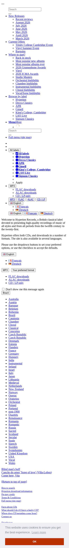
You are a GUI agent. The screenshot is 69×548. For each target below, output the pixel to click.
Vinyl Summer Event (27, 48)
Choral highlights (25, 89)
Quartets (13, 414)
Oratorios (13, 398)
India (11, 360)
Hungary (13, 356)
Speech (12, 443)
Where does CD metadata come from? (19, 513)
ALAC (31, 199)
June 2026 (21, 28)
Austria (12, 302)
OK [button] (34, 541)
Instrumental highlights (28, 86)
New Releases (16, 16)
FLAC (21, 199)
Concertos (14, 331)
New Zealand (16, 389)
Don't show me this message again (24, 289)
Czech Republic (17, 334)
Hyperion (21, 99)
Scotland (13, 434)
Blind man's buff (10, 469)
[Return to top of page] (14, 481)
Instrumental (15, 363)
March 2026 (22, 38)
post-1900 (14, 411)
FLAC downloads (26, 189)
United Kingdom (17, 453)
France (12, 350)
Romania (13, 421)
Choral (12, 324)
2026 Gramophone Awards (31, 67)
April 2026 (22, 35)
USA (11, 456)
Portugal (13, 408)
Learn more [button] (39, 532)
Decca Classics (24, 102)
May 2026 (21, 32)
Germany (13, 353)
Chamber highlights (27, 83)
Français (23, 206)
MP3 (12, 186)
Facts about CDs (9, 506)
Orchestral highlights (27, 80)
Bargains (20, 51)
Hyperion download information (16, 491)
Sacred (12, 430)
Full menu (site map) (19, 137)
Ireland (12, 366)
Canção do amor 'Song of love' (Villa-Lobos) (26, 472)
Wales (11, 463)
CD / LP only (23, 195)
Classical (13, 328)
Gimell (19, 109)
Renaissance (15, 418)
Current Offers (16, 41)
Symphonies (15, 450)
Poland (12, 405)
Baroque (13, 305)
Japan (11, 376)
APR (18, 106)
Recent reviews (24, 19)
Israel (11, 369)
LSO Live (21, 115)
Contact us (6, 516)
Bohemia (13, 311)
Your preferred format (23, 270)
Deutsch (23, 209)
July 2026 (21, 25)
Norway (13, 392)
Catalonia (13, 318)
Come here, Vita (10, 475)
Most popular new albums (30, 61)
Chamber (13, 321)
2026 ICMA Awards (27, 73)
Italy (10, 373)
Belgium (13, 308)
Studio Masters (24, 77)
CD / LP (41, 199)
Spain (11, 440)
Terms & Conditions (11, 497)
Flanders (13, 347)
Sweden (13, 447)
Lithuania (13, 379)
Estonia (12, 344)
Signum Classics (25, 118)
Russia (12, 427)
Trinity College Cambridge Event (34, 44)
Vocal (11, 459)
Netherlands (15, 385)
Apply (19, 182)
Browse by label (17, 96)
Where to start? (16, 54)
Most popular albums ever (30, 64)
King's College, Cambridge (31, 112)
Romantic (13, 424)
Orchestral (14, 401)
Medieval (13, 382)
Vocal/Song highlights (28, 93)
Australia (13, 299)
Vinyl (19, 70)
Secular (12, 437)
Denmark (13, 340)
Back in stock (23, 57)
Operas (12, 395)
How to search (8, 488)
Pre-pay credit (8, 494)
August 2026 (23, 22)
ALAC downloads (26, 192)
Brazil (6, 293)
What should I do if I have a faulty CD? (20, 510)
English (17, 213)
